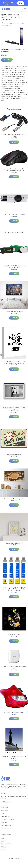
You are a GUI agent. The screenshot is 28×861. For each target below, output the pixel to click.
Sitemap (3, 849)
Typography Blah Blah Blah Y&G (14, 543)
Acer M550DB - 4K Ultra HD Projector (14, 215)
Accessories (4, 810)
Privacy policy (5, 847)
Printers (24, 49)
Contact (3, 841)
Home (2, 22)
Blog (2, 838)
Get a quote (20, 3)
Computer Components (14, 49)
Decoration (4, 822)
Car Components (5, 816)
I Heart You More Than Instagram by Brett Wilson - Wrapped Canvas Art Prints (14, 362)
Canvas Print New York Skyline (14, 311)
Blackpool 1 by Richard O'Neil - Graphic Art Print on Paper (14, 757)
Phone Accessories (6, 828)
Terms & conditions (6, 844)
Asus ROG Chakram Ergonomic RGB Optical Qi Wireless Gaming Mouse (14, 169)
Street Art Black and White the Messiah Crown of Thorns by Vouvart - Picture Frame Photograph (14, 408)
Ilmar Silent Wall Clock (14, 635)
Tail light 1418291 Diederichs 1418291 (14, 712)
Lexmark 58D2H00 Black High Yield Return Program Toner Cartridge (14, 266)
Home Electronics (6, 825)
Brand (2, 813)
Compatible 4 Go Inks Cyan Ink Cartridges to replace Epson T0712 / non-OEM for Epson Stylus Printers (14, 589)
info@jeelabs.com (6, 802)
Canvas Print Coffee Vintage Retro (14, 499)
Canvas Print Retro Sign (14, 455)
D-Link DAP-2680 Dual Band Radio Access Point (14, 667)
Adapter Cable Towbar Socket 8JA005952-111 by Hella (14, 135)
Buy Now (6, 59)
